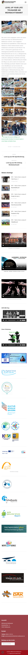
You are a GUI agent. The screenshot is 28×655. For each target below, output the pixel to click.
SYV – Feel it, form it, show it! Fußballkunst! (18, 221)
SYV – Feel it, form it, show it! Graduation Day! (18, 212)
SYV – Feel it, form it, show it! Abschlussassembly (18, 204)
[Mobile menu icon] (26, 2)
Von (9, 146)
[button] (2, 652)
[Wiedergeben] (3, 320)
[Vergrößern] (24, 355)
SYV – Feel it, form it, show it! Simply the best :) (18, 195)
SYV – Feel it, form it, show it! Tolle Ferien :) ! (18, 178)
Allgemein (5, 22)
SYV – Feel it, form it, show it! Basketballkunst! (18, 186)
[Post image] (5, 179)
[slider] (24, 320)
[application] (14, 320)
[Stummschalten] (20, 320)
